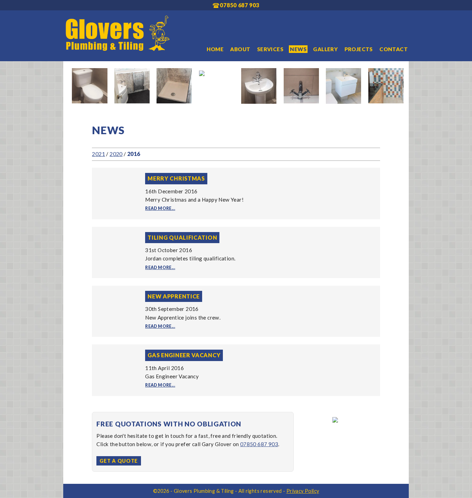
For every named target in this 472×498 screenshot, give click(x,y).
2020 (116, 153)
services (270, 49)
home (215, 49)
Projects (358, 49)
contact (393, 49)
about (240, 49)
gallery (325, 49)
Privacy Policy (302, 491)
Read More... (160, 208)
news (298, 49)
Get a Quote (119, 461)
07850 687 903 (259, 444)
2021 (98, 153)
